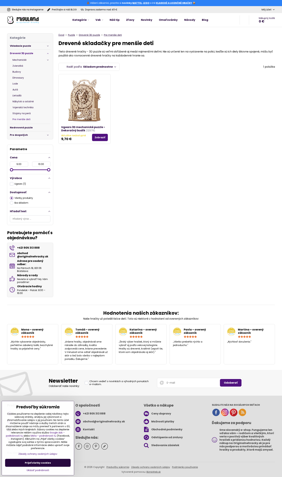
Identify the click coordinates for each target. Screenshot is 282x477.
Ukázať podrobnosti (38, 470)
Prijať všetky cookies (38, 462)
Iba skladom (21, 202)
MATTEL (137, 3)
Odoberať (231, 383)
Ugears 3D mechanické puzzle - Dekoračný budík (83, 128)
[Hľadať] (244, 20)
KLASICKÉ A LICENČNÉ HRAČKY (174, 3)
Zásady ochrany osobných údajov (150, 467)
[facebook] (216, 415)
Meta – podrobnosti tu (43, 435)
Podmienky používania (185, 467)
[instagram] (225, 415)
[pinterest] (234, 415)
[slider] (11, 169)
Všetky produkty (23, 198)
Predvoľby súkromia (118, 467)
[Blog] (242, 415)
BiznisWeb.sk (154, 472)
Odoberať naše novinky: (64, 386)
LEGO (146, 3)
